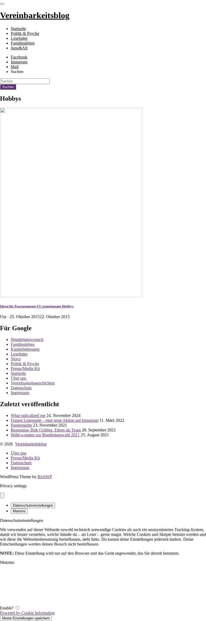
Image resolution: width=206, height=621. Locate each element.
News (16, 359)
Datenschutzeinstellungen (33, 505)
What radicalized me (28, 415)
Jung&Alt (19, 48)
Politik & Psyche (25, 33)
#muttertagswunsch (27, 339)
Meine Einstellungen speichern (26, 618)
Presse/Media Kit (25, 368)
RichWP (45, 476)
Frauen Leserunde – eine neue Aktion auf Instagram (54, 420)
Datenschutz (21, 388)
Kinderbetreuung (25, 349)
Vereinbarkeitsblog (31, 444)
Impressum (20, 392)
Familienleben (23, 43)
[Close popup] (2, 495)
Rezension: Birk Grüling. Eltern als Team (46, 430)
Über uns (18, 378)
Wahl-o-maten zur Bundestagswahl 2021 (45, 435)
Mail (15, 66)
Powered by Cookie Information (27, 613)
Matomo (19, 511)
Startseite (18, 28)
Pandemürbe (21, 425)
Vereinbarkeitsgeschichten (33, 383)
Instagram (19, 62)
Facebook (19, 57)
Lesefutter (19, 38)
